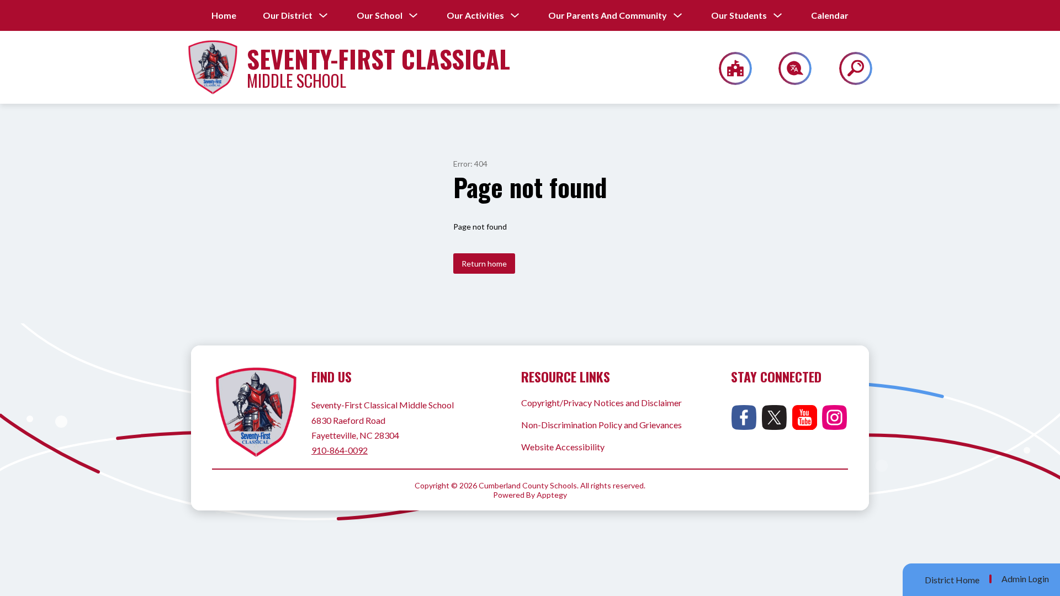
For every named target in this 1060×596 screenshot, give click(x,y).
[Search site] (848, 68)
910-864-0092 (339, 450)
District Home (952, 579)
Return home (484, 263)
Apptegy (552, 494)
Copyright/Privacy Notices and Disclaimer (601, 402)
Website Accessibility (563, 446)
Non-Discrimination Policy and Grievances (601, 424)
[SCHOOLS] (729, 68)
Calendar (830, 15)
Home (223, 15)
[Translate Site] (789, 68)
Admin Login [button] (1025, 578)
